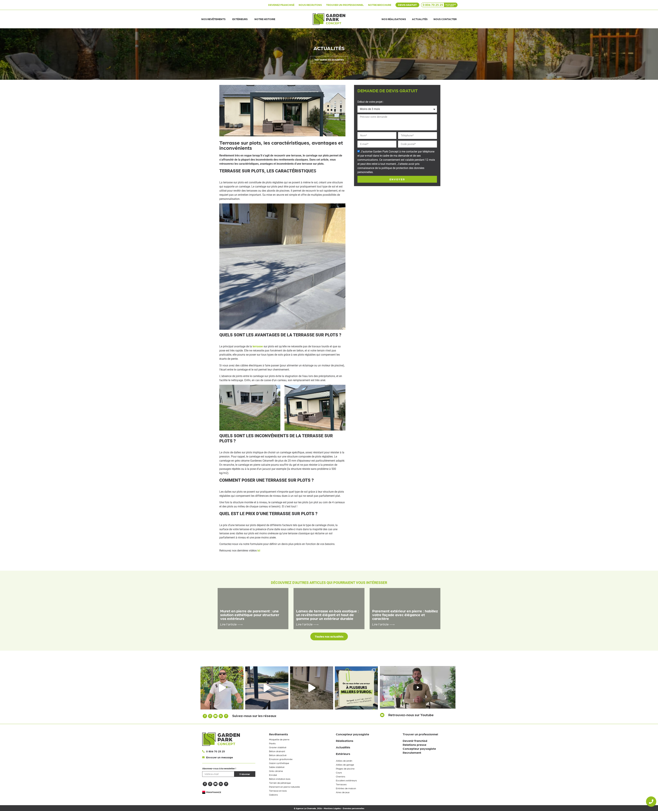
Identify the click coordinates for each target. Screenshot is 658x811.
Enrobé (273, 774)
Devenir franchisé (415, 740)
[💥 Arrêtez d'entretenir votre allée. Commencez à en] (311, 687)
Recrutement (412, 752)
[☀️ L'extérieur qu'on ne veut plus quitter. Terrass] (266, 687)
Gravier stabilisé (277, 747)
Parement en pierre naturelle (284, 786)
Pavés (272, 743)
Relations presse (414, 744)
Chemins (340, 776)
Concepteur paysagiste (352, 734)
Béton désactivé (278, 755)
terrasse (258, 346)
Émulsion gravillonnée (281, 759)
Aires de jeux (343, 792)
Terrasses (341, 784)
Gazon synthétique (279, 763)
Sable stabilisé (276, 767)
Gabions (273, 794)
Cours (339, 772)
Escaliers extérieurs (346, 780)
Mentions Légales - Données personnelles (344, 808)
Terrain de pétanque (280, 782)
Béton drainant (277, 751)
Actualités (343, 747)
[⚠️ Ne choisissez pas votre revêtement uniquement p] (356, 687)
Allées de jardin (344, 760)
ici (258, 550)
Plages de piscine (345, 768)
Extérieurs (343, 753)
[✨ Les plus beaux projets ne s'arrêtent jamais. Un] (221, 687)
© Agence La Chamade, (305, 808)
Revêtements (278, 734)
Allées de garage (345, 764)
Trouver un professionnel (420, 734)
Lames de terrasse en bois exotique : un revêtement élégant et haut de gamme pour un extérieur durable (327, 614)
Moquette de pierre (279, 739)
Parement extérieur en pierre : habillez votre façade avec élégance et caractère (405, 614)
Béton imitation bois (279, 778)
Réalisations (344, 740)
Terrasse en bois (278, 790)
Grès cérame (276, 770)
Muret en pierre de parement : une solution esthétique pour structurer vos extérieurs (249, 614)
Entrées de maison (346, 788)
